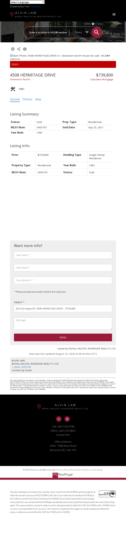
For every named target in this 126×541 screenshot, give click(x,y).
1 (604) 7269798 (21, 367)
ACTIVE (87, 24)
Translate (35, 6)
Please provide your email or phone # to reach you (41, 291)
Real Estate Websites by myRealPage (86, 469)
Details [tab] (15, 99)
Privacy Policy (63, 469)
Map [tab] (38, 99)
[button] (59, 419)
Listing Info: (20, 145)
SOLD (100, 24)
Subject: (18, 302)
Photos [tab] (27, 99)
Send (63, 337)
